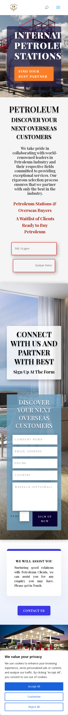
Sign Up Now (45, 519)
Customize (34, 696)
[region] (34, 682)
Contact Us (34, 611)
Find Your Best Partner (33, 73)
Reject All (34, 707)
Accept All (34, 686)
